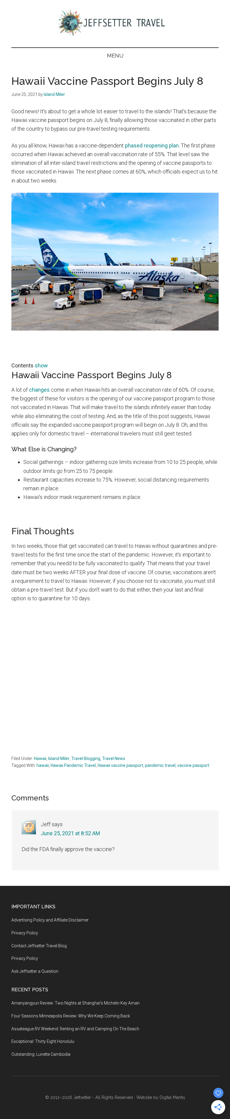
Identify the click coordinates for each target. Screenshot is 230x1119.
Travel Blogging (85, 758)
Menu (115, 55)
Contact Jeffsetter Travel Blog (39, 945)
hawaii (43, 765)
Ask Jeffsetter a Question (34, 971)
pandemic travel (160, 765)
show (41, 365)
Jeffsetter (82, 1097)
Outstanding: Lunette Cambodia (40, 1054)
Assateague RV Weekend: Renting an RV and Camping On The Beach (75, 1028)
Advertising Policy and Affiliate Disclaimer (50, 920)
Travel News (113, 758)
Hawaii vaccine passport (120, 765)
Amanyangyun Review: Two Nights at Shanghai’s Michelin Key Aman (75, 1003)
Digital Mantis (172, 1097)
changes (39, 390)
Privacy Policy (24, 933)
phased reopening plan (152, 145)
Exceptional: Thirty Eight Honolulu (42, 1041)
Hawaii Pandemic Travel (73, 765)
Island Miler (58, 758)
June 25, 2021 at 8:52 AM (70, 833)
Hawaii (40, 758)
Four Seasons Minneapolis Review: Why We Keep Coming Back (70, 1016)
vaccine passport (193, 765)
